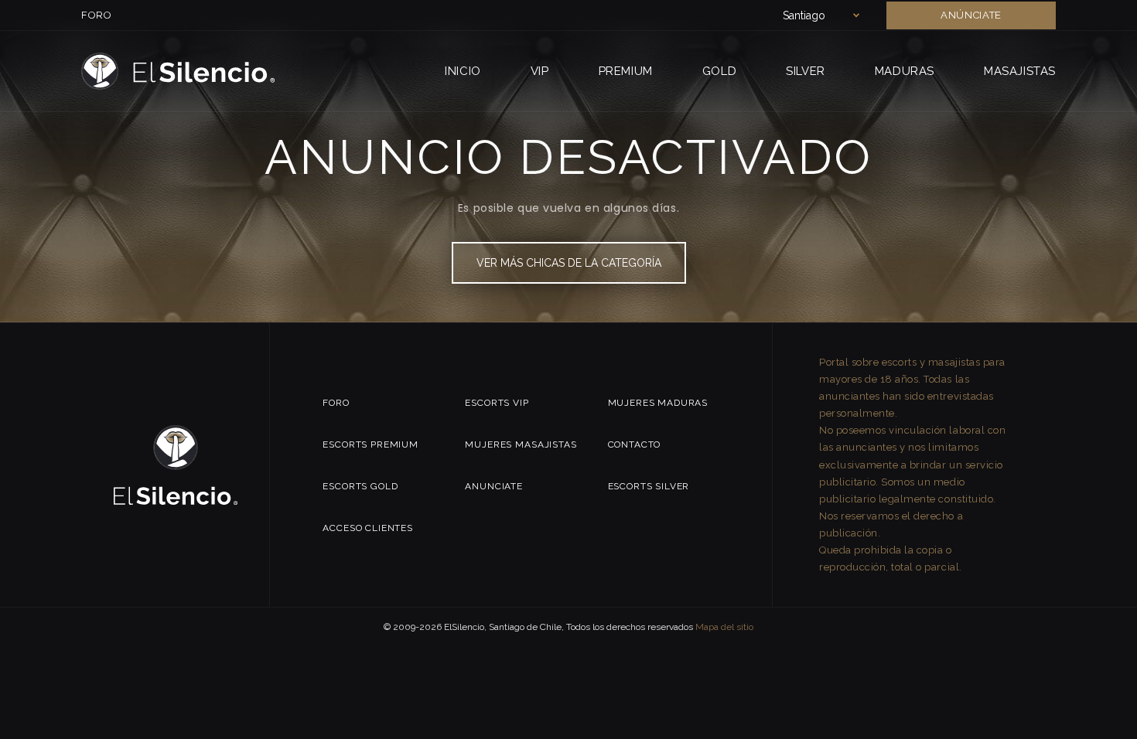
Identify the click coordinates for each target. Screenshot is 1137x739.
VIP (540, 71)
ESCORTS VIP (496, 402)
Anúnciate (971, 15)
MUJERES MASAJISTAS (520, 444)
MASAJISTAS (1020, 71)
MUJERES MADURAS (658, 402)
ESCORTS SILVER (649, 486)
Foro (96, 15)
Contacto (634, 444)
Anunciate (494, 486)
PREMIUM (626, 71)
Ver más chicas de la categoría (568, 263)
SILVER (805, 71)
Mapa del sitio (724, 627)
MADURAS (904, 71)
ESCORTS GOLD (360, 486)
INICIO (463, 71)
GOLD (719, 71)
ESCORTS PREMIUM (370, 444)
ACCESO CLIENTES (368, 528)
